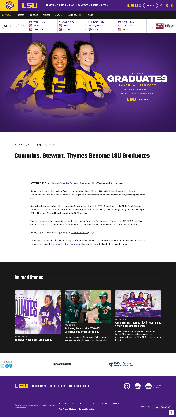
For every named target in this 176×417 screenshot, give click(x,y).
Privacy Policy (64, 404)
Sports (50, 5)
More (90, 15)
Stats (58, 15)
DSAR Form (117, 404)
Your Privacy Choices (67, 409)
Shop (152, 6)
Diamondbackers (75, 15)
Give (103, 5)
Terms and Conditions (101, 404)
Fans (72, 5)
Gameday (83, 5)
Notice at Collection (86, 409)
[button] (151, 26)
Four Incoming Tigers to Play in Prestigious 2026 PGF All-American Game (138, 324)
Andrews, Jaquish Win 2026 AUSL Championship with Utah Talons (83, 330)
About (94, 5)
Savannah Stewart (78, 183)
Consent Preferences (81, 404)
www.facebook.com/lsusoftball (71, 244)
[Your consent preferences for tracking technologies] (171, 412)
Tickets (61, 5)
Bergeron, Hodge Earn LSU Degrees (33, 340)
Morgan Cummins (60, 183)
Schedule (34, 15)
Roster (21, 15)
